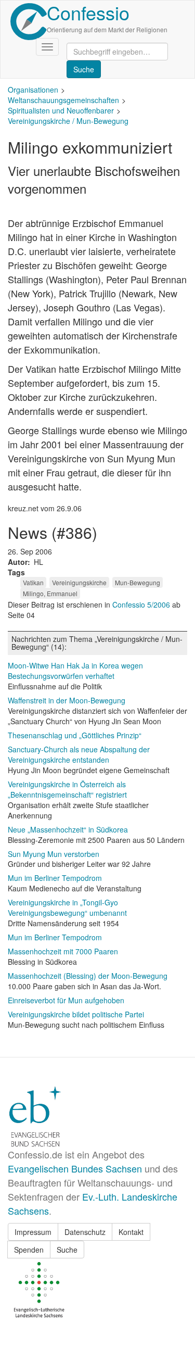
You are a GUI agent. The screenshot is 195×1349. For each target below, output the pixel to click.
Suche (67, 1249)
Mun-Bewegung (137, 582)
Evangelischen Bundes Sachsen (75, 1168)
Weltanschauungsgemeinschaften (63, 100)
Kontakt (131, 1232)
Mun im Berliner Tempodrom (55, 878)
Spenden (29, 1249)
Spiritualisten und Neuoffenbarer (61, 110)
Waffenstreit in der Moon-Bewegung (66, 700)
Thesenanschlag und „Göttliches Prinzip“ (74, 735)
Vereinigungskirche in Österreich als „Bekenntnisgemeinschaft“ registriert (67, 789)
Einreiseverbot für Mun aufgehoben (66, 1000)
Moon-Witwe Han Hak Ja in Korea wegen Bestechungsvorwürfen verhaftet (75, 670)
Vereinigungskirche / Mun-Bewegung (68, 121)
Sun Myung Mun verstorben (53, 854)
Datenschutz (85, 1232)
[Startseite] (29, 21)
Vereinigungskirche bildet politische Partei (76, 1014)
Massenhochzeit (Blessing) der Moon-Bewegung (87, 975)
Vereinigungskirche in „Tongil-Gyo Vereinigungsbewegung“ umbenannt (67, 907)
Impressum (33, 1232)
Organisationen (33, 89)
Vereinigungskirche (79, 582)
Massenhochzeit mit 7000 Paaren (63, 951)
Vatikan (33, 582)
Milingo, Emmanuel (50, 593)
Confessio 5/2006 (142, 604)
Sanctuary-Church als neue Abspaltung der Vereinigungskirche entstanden (79, 754)
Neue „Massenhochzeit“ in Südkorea (68, 829)
